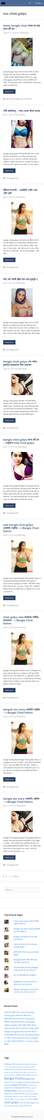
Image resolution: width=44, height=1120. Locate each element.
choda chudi (27, 1096)
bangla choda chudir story (29, 1072)
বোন (29, 1106)
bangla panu (31, 1091)
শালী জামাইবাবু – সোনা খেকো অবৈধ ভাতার (21, 110)
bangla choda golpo (9, 1075)
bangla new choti (22, 1091)
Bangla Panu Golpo (11, 1094)
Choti (26, 1099)
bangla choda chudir (29, 1067)
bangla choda (28, 1064)
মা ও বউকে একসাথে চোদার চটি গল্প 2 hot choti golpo (21, 1038)
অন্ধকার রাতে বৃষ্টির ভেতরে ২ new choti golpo (19, 1012)
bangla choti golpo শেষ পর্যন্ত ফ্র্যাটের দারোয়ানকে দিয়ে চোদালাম (20, 363)
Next (17, 876)
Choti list (22, 1103)
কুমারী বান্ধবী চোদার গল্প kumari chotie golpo (19, 1018)
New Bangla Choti (32, 1103)
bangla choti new (9, 1088)
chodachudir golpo (19, 1099)
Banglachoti (28, 1078)
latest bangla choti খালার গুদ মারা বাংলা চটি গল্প (21, 27)
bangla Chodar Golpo (23, 1075)
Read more (9, 91)
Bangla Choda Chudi (17, 1067)
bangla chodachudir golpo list (13, 1072)
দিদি (19, 1106)
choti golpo (11, 1102)
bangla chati (20, 1064)
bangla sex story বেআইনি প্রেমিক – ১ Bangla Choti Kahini (21, 800)
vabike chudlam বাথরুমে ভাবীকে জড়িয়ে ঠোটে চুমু (20, 1025)
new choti (7, 1106)
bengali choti (28, 1094)
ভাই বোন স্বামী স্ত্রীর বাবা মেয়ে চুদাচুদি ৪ (20, 279)
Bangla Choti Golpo (19, 1085)
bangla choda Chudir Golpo (13, 1069)
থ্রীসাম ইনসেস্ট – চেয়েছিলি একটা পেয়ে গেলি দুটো (20, 191)
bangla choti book (23, 1082)
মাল (31, 1106)
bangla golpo (10, 1090)
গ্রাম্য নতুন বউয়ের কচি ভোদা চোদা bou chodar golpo (21, 1028)
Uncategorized (12, 178)
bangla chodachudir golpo (29, 1069)
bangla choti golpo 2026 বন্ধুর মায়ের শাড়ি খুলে (20, 1031)
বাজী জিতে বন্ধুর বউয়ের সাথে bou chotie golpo (19, 1022)
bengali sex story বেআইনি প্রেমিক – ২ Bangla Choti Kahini (21, 711)
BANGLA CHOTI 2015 (10, 1082)
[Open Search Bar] (30, 3)
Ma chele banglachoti (14, 99)
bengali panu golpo (18, 1096)
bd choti (21, 1094)
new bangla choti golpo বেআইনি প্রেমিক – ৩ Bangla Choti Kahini (21, 528)
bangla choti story (22, 1087)
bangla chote (34, 1075)
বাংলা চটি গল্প (28, 99)
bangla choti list (32, 1085)
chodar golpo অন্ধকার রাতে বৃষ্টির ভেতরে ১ (18, 1015)
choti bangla (33, 1099)
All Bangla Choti (10, 1064)
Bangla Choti (13, 1078)
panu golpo (14, 1106)
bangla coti (33, 1088)
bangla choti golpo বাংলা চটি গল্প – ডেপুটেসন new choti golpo (21, 441)
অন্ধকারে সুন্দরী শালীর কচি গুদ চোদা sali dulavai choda (21, 1034)
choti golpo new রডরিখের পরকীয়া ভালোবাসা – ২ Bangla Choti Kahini (20, 620)
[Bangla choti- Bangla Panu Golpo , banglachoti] (3, 3)
